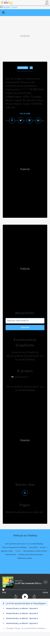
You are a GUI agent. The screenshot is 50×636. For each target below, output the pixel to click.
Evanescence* (32, 356)
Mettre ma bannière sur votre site (24, 512)
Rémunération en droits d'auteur (35, 551)
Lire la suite (25, 114)
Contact (43, 547)
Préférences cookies (24, 558)
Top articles (33, 547)
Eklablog (32, 535)
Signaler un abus (7, 551)
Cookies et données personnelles (31, 554)
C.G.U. (18, 551)
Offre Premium (10, 554)
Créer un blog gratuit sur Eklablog (14, 547)
